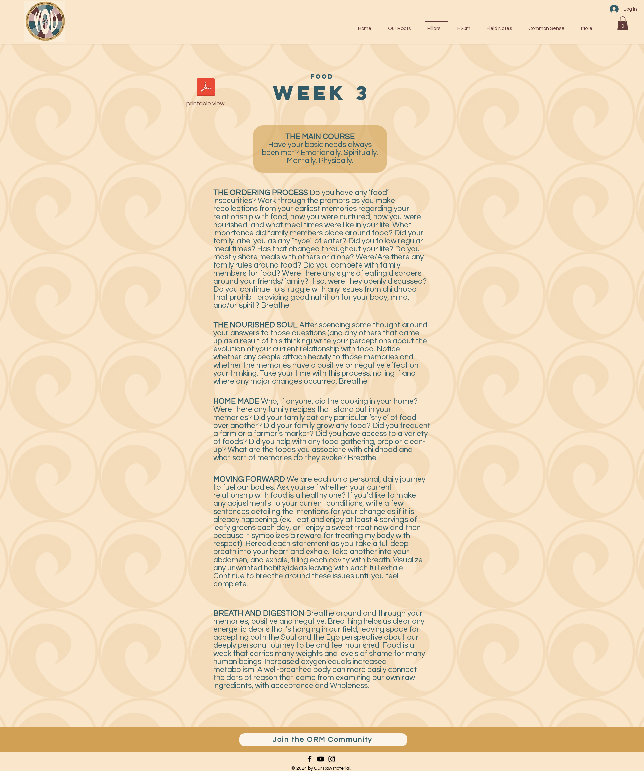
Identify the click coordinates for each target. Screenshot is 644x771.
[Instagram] (331, 759)
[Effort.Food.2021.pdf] (205, 88)
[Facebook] (309, 759)
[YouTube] (320, 759)
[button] (622, 23)
